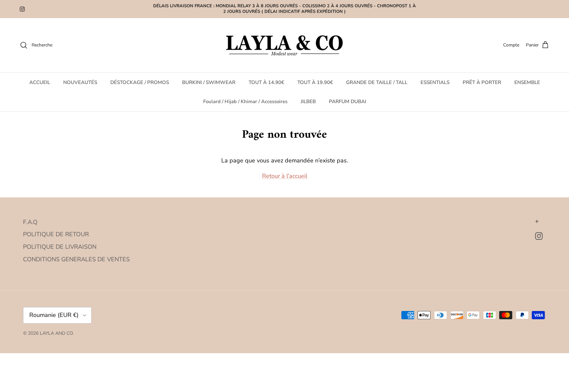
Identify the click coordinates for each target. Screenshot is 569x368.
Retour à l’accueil (284, 176)
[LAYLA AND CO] (284, 45)
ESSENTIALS (434, 82)
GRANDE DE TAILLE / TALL (376, 82)
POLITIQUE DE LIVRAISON (59, 247)
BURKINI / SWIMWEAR (208, 82)
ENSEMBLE (527, 82)
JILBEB (308, 101)
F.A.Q (30, 222)
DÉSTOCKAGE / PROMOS (139, 82)
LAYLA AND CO (56, 333)
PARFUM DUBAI (347, 101)
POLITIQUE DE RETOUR (56, 234)
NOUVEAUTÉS (80, 82)
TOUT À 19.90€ (315, 82)
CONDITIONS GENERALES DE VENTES (76, 259)
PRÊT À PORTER (482, 82)
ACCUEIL (39, 82)
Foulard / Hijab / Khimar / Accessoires (245, 101)
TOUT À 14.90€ (266, 82)
